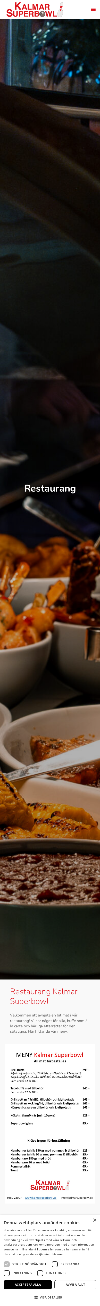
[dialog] (50, 1260)
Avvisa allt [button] (75, 1285)
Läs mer (57, 1254)
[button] (50, 1297)
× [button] (94, 1220)
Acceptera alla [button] (28, 1285)
